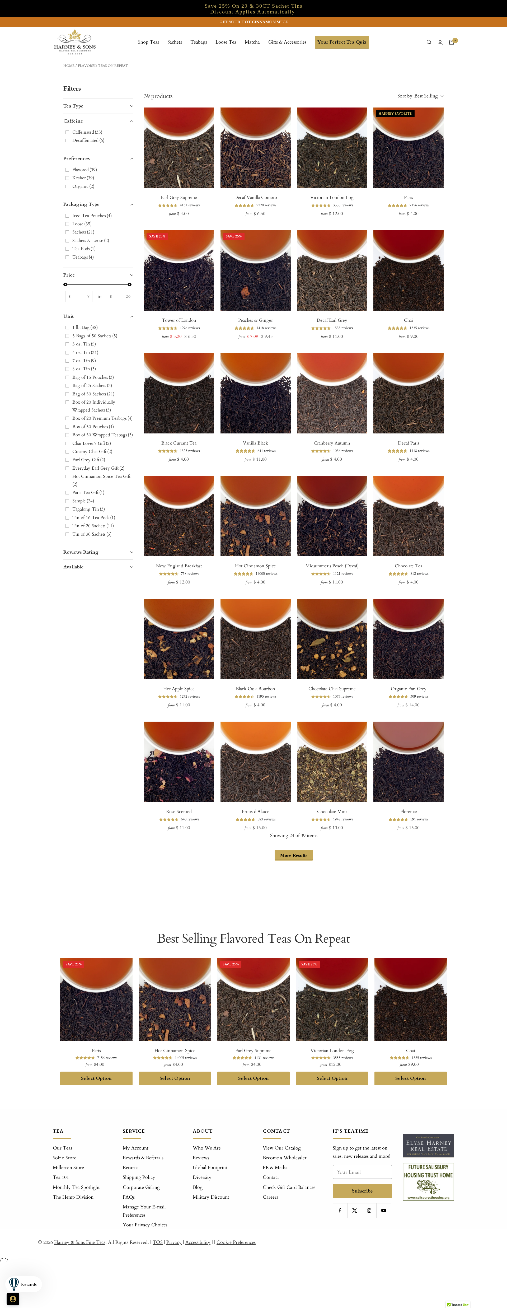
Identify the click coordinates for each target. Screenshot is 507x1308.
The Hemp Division (73, 1197)
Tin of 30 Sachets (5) (91, 534)
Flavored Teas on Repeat (103, 65)
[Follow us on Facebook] (340, 1210)
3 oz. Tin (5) (84, 344)
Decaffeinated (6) (88, 140)
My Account (135, 1148)
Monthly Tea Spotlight (76, 1187)
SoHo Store (64, 1158)
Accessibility (197, 1242)
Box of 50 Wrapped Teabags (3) (102, 435)
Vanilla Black (255, 443)
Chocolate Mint (332, 812)
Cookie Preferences (236, 1242)
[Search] (429, 42)
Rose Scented (179, 812)
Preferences (76, 158)
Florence (408, 812)
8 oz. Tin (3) (84, 369)
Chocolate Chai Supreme (332, 689)
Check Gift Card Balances (289, 1187)
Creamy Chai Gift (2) (92, 452)
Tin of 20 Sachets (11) (93, 526)
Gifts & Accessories (287, 42)
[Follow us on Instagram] (369, 1210)
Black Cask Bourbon (255, 689)
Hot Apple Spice (179, 689)
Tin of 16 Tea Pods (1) (93, 518)
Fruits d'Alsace (255, 812)
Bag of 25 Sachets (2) (92, 385)
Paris (408, 197)
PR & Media (275, 1167)
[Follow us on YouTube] (383, 1210)
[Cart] (451, 42)
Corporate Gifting (141, 1187)
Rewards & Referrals (143, 1158)
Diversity (202, 1177)
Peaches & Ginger (255, 320)
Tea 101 (61, 1177)
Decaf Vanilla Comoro (255, 197)
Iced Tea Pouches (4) (92, 216)
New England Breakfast (179, 566)
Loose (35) (82, 224)
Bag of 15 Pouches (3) (93, 377)
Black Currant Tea (178, 443)
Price (69, 275)
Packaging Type (81, 204)
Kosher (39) (83, 178)
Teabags (198, 42)
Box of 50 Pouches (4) (93, 427)
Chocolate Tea (408, 566)
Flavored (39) (84, 170)
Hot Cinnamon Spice (255, 566)
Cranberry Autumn (332, 443)
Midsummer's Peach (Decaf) (332, 566)
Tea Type (73, 106)
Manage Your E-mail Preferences (144, 1211)
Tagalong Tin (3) (88, 509)
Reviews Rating (80, 552)
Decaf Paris (408, 443)
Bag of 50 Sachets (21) (93, 394)
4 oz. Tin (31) (85, 352)
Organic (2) (83, 186)
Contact (271, 1177)
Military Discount (211, 1197)
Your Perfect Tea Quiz (342, 42)
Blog (198, 1187)
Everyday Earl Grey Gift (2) (98, 468)
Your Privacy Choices (145, 1225)
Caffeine (73, 121)
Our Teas (62, 1148)
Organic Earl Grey (408, 689)
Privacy (174, 1242)
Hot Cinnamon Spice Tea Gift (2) (101, 480)
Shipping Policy (139, 1177)
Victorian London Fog (332, 197)
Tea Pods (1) (84, 249)
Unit (68, 316)
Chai (408, 320)
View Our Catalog (282, 1148)
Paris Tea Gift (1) (88, 492)
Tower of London (179, 320)
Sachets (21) (83, 232)
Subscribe (362, 1191)
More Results (293, 855)
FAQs (129, 1197)
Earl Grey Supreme (179, 197)
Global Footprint (210, 1167)
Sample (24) (83, 501)
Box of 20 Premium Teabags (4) (102, 418)
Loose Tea (225, 42)
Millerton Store (68, 1167)
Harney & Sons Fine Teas (79, 1242)
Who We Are (207, 1148)
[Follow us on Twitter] (354, 1210)
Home (68, 65)
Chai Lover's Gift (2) (91, 443)
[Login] (440, 42)
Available (73, 567)
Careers (270, 1197)
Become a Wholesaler (285, 1158)
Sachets (174, 42)
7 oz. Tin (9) (84, 361)
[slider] (65, 284)
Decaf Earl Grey (332, 320)
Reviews (201, 1158)
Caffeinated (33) (87, 132)
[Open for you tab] (13, 1299)
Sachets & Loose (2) (90, 240)
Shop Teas (148, 42)
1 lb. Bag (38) (85, 327)
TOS (158, 1242)
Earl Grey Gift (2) (88, 460)
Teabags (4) (83, 257)
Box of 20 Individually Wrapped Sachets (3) (93, 406)
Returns (130, 1167)
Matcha (252, 42)
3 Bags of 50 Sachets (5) (94, 336)
